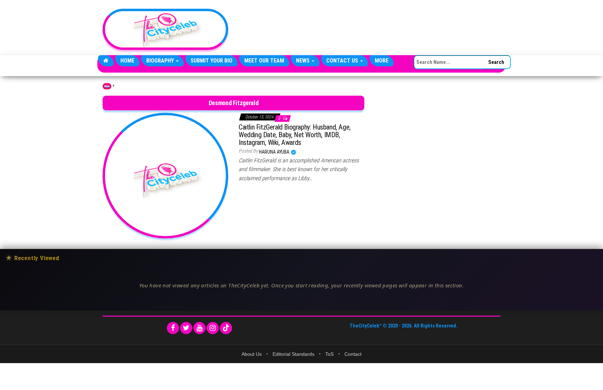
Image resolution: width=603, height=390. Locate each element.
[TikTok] (226, 328)
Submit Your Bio (211, 60)
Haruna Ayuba (274, 152)
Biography (160, 60)
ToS (329, 354)
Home (127, 60)
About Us (251, 354)
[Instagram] (213, 328)
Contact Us (342, 60)
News (303, 60)
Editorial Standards (293, 354)
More (381, 60)
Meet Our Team (264, 60)
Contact (353, 354)
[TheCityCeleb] (106, 60)
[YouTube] (199, 328)
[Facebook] (173, 328)
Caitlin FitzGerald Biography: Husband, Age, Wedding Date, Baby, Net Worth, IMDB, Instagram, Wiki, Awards (295, 135)
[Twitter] (186, 328)
